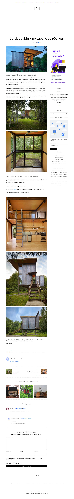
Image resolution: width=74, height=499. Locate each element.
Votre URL (36, 451)
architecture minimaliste (59, 157)
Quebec (54, 178)
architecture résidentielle (59, 159)
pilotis (23, 91)
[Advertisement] (37, 22)
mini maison (65, 174)
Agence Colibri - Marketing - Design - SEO (33, 493)
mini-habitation (55, 174)
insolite (61, 170)
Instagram (17, 361)
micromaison (65, 172)
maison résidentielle (54, 172)
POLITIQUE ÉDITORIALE (36, 483)
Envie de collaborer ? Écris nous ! (37, 491)
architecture (62, 155)
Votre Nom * (8, 451)
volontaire (59, 185)
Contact (57, 2)
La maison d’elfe (16, 371)
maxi (14, 347)
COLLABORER (44, 483)
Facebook (12, 361)
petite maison (65, 176)
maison (64, 170)
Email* (21, 451)
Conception (17, 2)
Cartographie (50, 2)
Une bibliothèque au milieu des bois (33, 372)
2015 (58, 155)
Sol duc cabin (27, 347)
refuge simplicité (62, 178)
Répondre (24, 408)
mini (51, 174)
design (62, 163)
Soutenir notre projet (40, 2)
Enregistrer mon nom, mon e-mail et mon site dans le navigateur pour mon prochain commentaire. (24, 459)
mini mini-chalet (59, 176)
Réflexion (24, 2)
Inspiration (31, 2)
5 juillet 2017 (38, 42)
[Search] (66, 113)
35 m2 (10, 347)
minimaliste (34, 176)
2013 (56, 155)
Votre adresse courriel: (54, 143)
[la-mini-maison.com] (37, 8)
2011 (7, 347)
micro (61, 172)
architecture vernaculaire (56, 161)
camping (59, 163)
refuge (58, 178)
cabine (56, 163)
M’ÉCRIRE (51, 483)
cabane (65, 161)
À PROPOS (13, 483)
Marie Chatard (16, 358)
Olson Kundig (38, 77)
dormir (66, 163)
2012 (54, 155)
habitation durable (55, 170)
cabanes (52, 163)
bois (62, 161)
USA (31, 347)
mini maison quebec (53, 176)
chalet (15, 189)
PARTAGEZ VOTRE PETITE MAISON (23, 483)
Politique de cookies (59, 483)
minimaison (60, 174)
